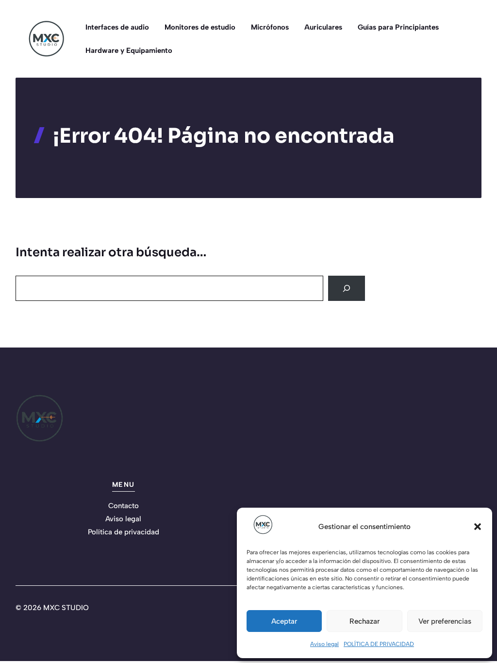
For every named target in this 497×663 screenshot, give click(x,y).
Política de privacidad (123, 532)
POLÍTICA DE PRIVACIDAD (379, 644)
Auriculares (323, 27)
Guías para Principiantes (398, 27)
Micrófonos (270, 27)
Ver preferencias (444, 621)
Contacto (123, 505)
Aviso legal (324, 644)
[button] (477, 526)
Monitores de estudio (200, 27)
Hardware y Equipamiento (128, 50)
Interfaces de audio (117, 27)
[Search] (346, 288)
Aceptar (284, 621)
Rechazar (364, 621)
